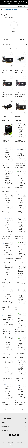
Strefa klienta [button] (5, 426)
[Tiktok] (18, 435)
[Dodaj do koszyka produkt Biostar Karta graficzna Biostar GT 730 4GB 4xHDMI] (11, 373)
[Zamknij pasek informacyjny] (26, 2)
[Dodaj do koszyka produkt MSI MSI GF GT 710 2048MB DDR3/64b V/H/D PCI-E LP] (24, 160)
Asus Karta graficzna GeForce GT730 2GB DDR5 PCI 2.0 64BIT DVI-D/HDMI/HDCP (7, 306)
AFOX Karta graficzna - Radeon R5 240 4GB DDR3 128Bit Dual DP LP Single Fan (20, 212)
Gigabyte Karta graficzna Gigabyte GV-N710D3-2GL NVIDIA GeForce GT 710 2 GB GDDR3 (7, 283)
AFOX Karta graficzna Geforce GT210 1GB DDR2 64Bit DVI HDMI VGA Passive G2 (19, 69)
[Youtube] (15, 435)
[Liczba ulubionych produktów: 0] (23, 9)
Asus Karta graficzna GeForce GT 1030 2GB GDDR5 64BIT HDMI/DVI (7, 401)
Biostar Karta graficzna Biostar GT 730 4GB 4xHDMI (7, 377)
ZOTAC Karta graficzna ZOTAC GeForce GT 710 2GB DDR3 (20, 235)
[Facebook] (10, 435)
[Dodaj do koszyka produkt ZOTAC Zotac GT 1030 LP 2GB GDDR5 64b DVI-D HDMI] (24, 349)
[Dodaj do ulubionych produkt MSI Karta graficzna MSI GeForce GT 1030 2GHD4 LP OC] (24, 291)
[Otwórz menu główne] (2, 9)
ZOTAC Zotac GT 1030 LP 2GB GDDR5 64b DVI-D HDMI (20, 354)
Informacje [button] (4, 430)
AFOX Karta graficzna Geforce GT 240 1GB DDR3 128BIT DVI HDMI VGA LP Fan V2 (20, 93)
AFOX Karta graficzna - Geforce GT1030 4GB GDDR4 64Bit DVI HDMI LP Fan (7, 354)
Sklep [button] (3, 422)
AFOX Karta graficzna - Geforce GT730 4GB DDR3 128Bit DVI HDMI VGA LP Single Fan (20, 259)
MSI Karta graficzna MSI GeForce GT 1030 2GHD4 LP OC (20, 306)
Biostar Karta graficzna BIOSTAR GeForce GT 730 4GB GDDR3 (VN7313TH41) (20, 283)
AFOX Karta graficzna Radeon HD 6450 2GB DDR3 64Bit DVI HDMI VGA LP (7, 117)
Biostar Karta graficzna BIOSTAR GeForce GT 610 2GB (7, 164)
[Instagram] (13, 435)
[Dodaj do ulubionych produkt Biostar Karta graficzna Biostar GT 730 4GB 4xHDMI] (11, 362)
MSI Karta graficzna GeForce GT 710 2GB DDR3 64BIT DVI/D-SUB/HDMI (20, 188)
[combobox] (14, 44)
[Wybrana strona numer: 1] (14, 49)
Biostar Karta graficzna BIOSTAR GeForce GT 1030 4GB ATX (20, 401)
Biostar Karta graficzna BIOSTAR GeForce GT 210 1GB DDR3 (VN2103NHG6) (7, 140)
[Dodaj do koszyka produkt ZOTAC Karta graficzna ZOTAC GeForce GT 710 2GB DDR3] (24, 231)
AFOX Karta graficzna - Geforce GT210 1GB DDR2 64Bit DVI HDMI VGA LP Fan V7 (7, 69)
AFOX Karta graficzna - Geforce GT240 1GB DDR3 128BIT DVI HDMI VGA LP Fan (7, 93)
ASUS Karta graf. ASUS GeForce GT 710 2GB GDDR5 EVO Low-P (6, 235)
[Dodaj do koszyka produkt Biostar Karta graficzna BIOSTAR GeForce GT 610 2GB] (11, 160)
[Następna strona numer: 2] (22, 49)
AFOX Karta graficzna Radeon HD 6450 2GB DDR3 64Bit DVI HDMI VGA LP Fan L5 (20, 117)
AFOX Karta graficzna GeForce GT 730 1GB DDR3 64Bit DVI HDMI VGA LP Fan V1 (20, 140)
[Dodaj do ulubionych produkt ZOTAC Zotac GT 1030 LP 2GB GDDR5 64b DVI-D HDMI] (24, 338)
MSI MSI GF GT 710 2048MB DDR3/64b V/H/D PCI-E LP (20, 164)
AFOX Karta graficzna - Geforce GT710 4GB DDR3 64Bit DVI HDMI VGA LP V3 (7, 212)
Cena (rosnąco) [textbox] (5, 44)
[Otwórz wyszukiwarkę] (20, 9)
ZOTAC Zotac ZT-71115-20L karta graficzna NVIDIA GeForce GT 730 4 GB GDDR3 (6, 188)
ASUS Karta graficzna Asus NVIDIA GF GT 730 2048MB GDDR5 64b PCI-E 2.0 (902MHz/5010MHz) (7, 330)
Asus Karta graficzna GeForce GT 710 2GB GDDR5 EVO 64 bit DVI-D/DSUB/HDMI (7, 259)
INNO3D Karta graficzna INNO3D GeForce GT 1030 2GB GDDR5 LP (20, 330)
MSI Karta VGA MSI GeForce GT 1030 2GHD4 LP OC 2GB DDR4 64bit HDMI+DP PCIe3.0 (20, 377)
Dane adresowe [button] (6, 418)
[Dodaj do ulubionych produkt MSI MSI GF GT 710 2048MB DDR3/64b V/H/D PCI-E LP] (24, 148)
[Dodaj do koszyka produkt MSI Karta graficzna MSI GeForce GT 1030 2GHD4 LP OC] (24, 302)
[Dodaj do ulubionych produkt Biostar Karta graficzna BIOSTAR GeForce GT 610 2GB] (11, 148)
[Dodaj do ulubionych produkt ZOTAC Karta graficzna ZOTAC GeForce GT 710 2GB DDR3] (24, 220)
